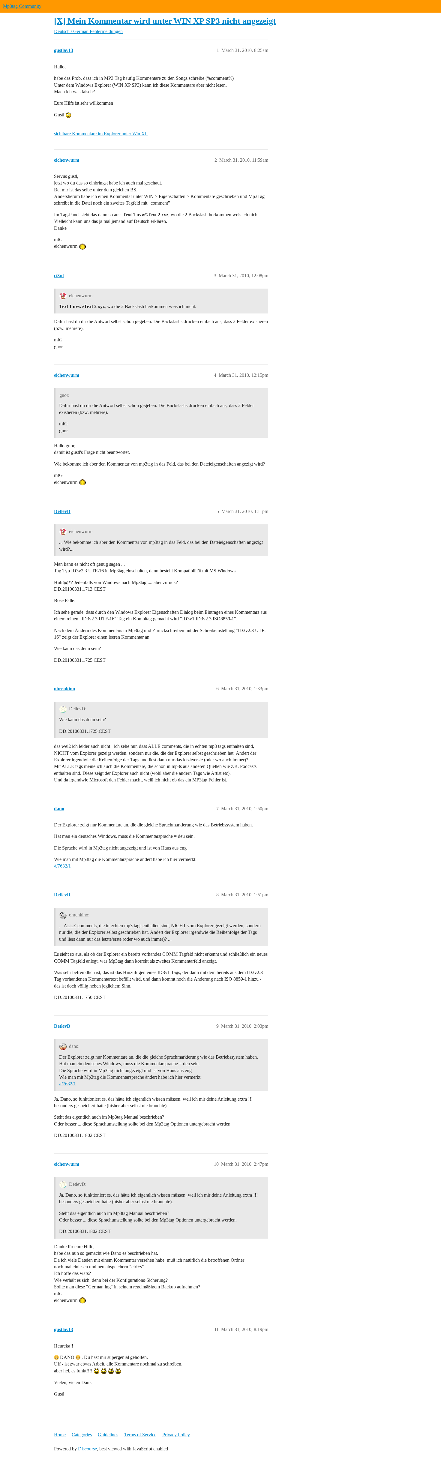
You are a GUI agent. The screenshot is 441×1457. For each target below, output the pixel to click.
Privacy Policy (176, 1434)
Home (60, 1434)
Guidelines (108, 1434)
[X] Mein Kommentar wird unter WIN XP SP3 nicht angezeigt (165, 20)
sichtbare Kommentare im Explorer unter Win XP (101, 133)
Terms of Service (140, 1434)
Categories (82, 1434)
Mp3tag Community (22, 6)
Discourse (87, 1448)
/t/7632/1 (62, 865)
